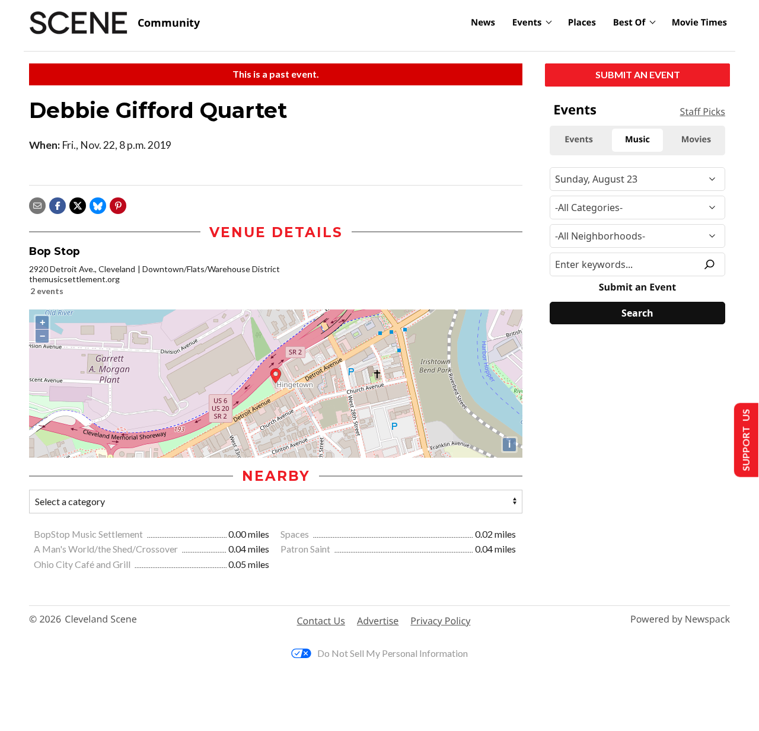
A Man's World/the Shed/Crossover (107, 548)
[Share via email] (37, 204)
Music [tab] (637, 139)
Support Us (745, 440)
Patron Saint (306, 548)
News (483, 22)
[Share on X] (77, 204)
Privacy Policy (440, 620)
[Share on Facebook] (57, 204)
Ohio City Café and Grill (83, 564)
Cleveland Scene (101, 619)
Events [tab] (579, 139)
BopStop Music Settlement (89, 534)
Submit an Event (637, 74)
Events (527, 22)
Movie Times (699, 22)
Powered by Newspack (680, 619)
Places (582, 22)
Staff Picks (702, 111)
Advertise (377, 620)
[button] (118, 204)
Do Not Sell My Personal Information (392, 653)
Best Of (629, 22)
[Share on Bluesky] (98, 204)
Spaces (295, 534)
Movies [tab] (696, 139)
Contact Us (321, 620)
